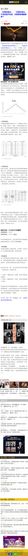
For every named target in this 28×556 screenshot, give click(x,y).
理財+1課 (6, 25)
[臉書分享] (10, 554)
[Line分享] (15, 554)
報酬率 (6, 316)
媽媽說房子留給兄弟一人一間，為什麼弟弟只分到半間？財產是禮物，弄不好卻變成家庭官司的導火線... (14, 391)
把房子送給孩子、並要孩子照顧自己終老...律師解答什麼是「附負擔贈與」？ (23, 391)
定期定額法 (12, 316)
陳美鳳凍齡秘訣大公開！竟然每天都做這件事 (4, 391)
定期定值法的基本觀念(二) (10, 45)
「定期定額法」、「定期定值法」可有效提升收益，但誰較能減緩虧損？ (14, 14)
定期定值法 (18, 316)
